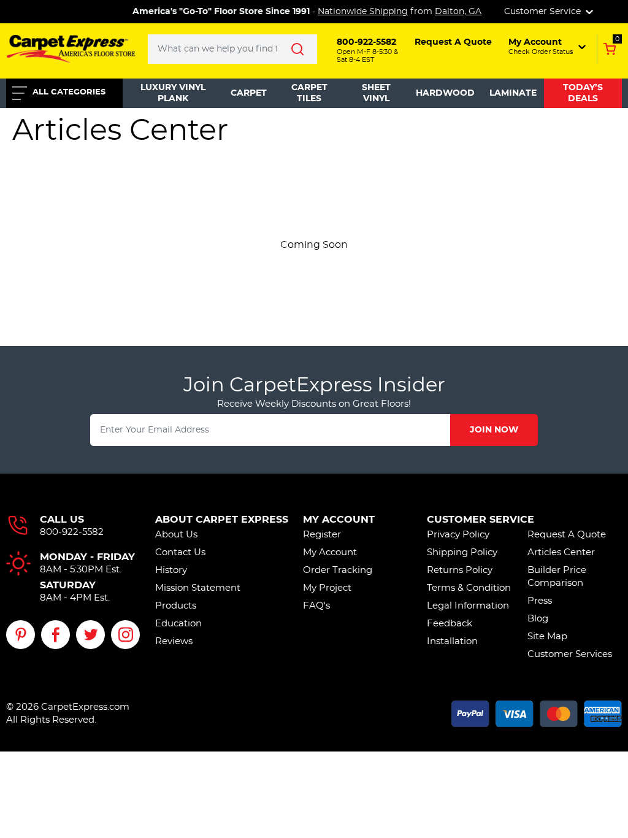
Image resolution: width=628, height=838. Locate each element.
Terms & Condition (469, 588)
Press (539, 600)
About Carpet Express (221, 520)
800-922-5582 (72, 532)
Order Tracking (337, 570)
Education (178, 623)
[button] (546, 46)
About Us (176, 534)
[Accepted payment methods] (536, 712)
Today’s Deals (583, 93)
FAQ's (316, 605)
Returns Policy (459, 570)
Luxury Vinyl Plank (172, 93)
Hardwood (445, 93)
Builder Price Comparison (556, 577)
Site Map (547, 636)
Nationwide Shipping (363, 11)
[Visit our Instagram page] (125, 634)
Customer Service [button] (543, 11)
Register (322, 534)
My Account (339, 520)
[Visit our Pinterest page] (20, 634)
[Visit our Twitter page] (90, 634)
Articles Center (561, 552)
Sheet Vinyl (376, 93)
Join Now (494, 430)
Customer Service (480, 520)
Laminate (513, 93)
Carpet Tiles (309, 93)
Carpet (249, 93)
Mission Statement (197, 588)
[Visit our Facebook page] (55, 634)
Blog (537, 618)
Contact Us (180, 552)
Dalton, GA (458, 11)
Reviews (174, 641)
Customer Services (569, 654)
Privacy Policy (458, 534)
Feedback (449, 623)
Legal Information (468, 605)
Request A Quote (566, 534)
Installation (452, 641)
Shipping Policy (462, 552)
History (171, 570)
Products (175, 605)
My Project (327, 588)
